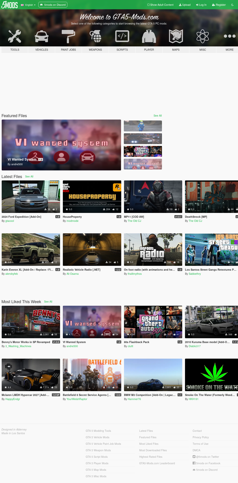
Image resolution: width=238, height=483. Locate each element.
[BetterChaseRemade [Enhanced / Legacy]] (143, 138)
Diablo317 (195, 346)
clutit (130, 346)
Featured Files (147, 437)
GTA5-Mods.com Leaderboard (157, 463)
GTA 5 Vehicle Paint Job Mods (103, 444)
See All (158, 115)
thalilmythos (135, 273)
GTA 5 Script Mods (97, 456)
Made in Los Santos (13, 433)
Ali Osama (73, 273)
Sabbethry (195, 273)
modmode (72, 221)
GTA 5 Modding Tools (98, 431)
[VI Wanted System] (143, 164)
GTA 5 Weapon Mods (98, 450)
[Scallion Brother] (143, 125)
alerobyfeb (11, 273)
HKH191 (194, 399)
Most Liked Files (148, 444)
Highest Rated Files (150, 456)
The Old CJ (134, 221)
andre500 (72, 346)
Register (220, 4)
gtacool (9, 221)
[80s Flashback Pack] (143, 151)
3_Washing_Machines (18, 346)
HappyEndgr (12, 399)
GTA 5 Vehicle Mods (97, 437)
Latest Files (146, 431)
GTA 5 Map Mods (96, 469)
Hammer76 (134, 399)
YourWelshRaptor (77, 399)
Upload (186, 4)
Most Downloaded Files (153, 450)
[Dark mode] (232, 4)
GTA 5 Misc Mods (96, 476)
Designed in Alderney (14, 429)
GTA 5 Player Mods (97, 463)
